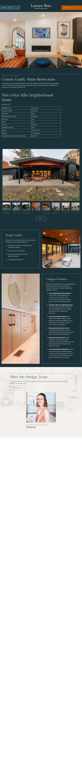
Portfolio (6, 75)
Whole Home (15, 75)
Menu (4, 7)
